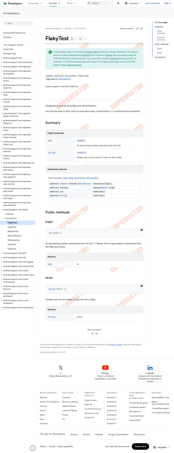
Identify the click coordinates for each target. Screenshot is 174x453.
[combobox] (100, 3)
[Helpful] (137, 29)
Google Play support (160, 408)
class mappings (74, 65)
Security (43, 406)
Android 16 (111, 402)
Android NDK (135, 420)
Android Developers (53, 28)
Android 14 (111, 410)
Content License (115, 344)
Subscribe (140, 446)
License (52, 446)
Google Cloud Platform (118, 434)
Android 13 (111, 415)
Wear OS (88, 404)
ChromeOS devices (93, 409)
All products (139, 434)
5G (63, 419)
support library (92, 52)
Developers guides (137, 407)
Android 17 (111, 397)
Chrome (86, 434)
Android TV (89, 417)
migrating (114, 58)
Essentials (33, 3)
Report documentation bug (160, 403)
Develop (53, 3)
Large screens (91, 400)
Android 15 (111, 406)
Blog (42, 419)
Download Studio (136, 416)
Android (43, 397)
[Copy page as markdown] (80, 39)
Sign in (167, 3)
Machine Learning (70, 402)
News (42, 415)
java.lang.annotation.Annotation (80, 178)
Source (43, 410)
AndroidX (86, 55)
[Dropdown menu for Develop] (60, 3)
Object (104, 187)
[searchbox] (18, 23)
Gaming (65, 397)
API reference (11, 13)
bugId (80, 140)
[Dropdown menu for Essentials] (42, 3)
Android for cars (92, 413)
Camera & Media (69, 410)
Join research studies (161, 412)
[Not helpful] (141, 29)
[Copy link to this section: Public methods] (72, 212)
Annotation (65, 79)
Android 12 (111, 419)
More (69, 3)
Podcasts (44, 423)
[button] (17, 58)
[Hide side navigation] (32, 448)
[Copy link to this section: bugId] (55, 222)
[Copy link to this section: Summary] (63, 123)
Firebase (99, 434)
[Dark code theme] (141, 230)
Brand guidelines (65, 446)
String (51, 152)
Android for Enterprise (49, 402)
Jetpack (108, 55)
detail (80, 152)
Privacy (65, 415)
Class (63, 183)
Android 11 (111, 423)
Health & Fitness (69, 406)
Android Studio (153, 3)
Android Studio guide (138, 403)
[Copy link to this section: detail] (55, 278)
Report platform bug (160, 397)
